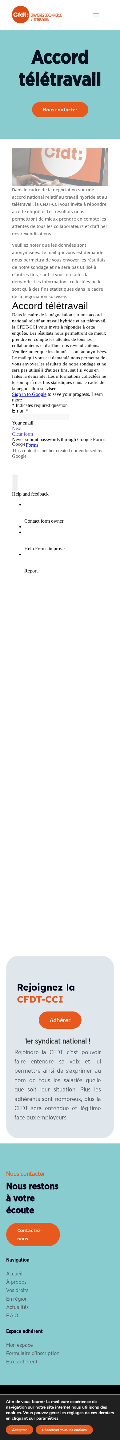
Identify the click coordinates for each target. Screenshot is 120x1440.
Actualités (17, 1307)
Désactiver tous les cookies (64, 1429)
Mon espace (19, 1345)
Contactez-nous (29, 1234)
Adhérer (60, 1020)
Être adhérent (22, 1361)
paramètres (47, 1418)
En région (17, 1299)
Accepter (19, 1429)
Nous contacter (60, 109)
